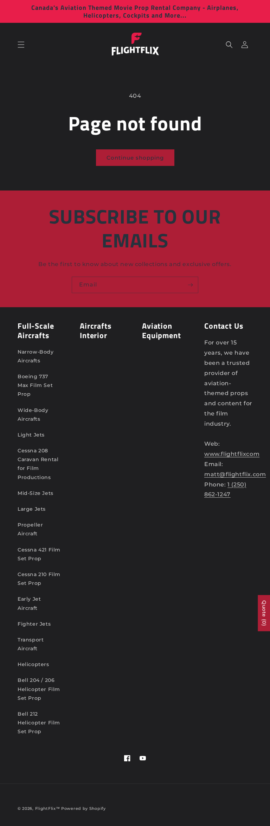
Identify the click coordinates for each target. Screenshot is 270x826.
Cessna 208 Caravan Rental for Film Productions (38, 463)
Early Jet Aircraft (29, 603)
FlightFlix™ (47, 808)
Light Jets (31, 435)
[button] (21, 44)
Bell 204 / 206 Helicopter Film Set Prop (39, 689)
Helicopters (33, 664)
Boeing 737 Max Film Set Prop (35, 385)
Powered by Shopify (83, 808)
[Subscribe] (190, 285)
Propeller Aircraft (30, 529)
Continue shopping (135, 157)
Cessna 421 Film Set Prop (39, 554)
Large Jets (32, 509)
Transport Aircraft (31, 644)
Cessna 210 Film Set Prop (39, 578)
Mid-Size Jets (35, 493)
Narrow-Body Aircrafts (36, 356)
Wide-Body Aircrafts (33, 414)
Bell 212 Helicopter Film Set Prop (39, 723)
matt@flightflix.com (235, 474)
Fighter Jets (34, 624)
